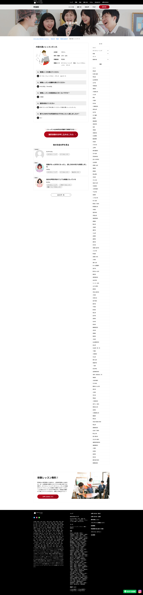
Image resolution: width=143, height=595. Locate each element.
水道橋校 (95, 136)
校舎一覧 (85, 2)
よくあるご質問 (73, 521)
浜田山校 (95, 215)
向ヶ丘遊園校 (96, 265)
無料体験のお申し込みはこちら (61, 134)
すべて (94, 47)
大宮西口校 (95, 91)
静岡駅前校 (95, 327)
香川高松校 (95, 436)
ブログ (94, 7)
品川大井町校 (96, 159)
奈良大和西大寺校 (97, 421)
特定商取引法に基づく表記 (97, 528)
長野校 (94, 318)
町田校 (36, 7)
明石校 (94, 418)
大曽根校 (95, 354)
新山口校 (95, 433)
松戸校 (94, 112)
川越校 (94, 100)
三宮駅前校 (95, 401)
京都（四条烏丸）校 (97, 374)
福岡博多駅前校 (96, 442)
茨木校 (94, 395)
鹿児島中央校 (96, 460)
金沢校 (94, 315)
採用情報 (93, 525)
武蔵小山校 (95, 165)
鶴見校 (94, 289)
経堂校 (94, 194)
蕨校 (94, 97)
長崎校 (94, 454)
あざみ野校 (95, 286)
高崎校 (94, 88)
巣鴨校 (94, 221)
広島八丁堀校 (96, 430)
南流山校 (95, 109)
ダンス (94, 56)
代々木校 (95, 180)
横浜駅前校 (95, 277)
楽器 (85, 526)
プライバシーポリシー (96, 532)
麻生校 (94, 71)
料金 (80, 2)
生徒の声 (87, 7)
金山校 (94, 345)
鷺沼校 (94, 274)
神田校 (94, 130)
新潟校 (94, 309)
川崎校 (94, 259)
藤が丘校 (95, 360)
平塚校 (94, 306)
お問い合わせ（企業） (96, 516)
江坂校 (94, 392)
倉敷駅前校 (95, 427)
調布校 (94, 242)
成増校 (94, 236)
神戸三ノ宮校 (96, 404)
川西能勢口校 (96, 413)
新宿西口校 (95, 206)
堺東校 (94, 398)
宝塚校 (94, 410)
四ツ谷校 (95, 200)
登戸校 (94, 268)
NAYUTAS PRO (81, 521)
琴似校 (94, 77)
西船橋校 (95, 121)
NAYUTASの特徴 (73, 518)
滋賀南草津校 (96, 371)
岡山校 (94, 424)
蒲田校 (94, 168)
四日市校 (95, 368)
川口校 (94, 94)
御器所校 (95, 362)
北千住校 (95, 153)
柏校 (94, 127)
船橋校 (94, 118)
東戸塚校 (95, 301)
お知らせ (72, 520)
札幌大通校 (95, 74)
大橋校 (94, 448)
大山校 (94, 233)
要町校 (94, 230)
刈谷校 (94, 339)
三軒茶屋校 (95, 189)
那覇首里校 (95, 463)
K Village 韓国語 (73, 589)
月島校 (94, 141)
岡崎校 (94, 336)
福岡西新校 (95, 445)
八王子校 (95, 251)
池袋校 (94, 227)
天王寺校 (95, 383)
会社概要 (93, 535)
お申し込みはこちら (48, 496)
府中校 (94, 245)
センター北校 (96, 283)
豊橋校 (94, 333)
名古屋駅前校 (96, 342)
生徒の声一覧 (60, 195)
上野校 (94, 147)
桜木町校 (95, 280)
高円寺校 (95, 212)
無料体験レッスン (95, 519)
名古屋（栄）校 (96, 348)
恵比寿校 (95, 174)
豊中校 (94, 389)
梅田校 (94, 377)
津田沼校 (95, 124)
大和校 (94, 295)
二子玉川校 (95, 197)
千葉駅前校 (95, 106)
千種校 (94, 351)
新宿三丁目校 (96, 203)
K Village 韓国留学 (81, 589)
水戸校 (94, 82)
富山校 (94, 312)
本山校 (94, 357)
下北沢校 (95, 192)
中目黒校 (95, 186)
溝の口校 (95, 262)
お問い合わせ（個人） (96, 513)
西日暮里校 (95, 150)
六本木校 (95, 144)
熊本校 (94, 457)
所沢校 (94, 103)
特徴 (76, 2)
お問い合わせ (105, 2)
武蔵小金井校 (96, 248)
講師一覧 (79, 7)
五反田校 (95, 162)
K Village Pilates (73, 590)
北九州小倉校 (96, 439)
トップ (71, 2)
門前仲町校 (95, 156)
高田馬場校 (95, 218)
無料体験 (104, 7)
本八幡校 (95, 115)
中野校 (94, 209)
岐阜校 (94, 324)
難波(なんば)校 (96, 386)
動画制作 (72, 528)
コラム (91, 2)
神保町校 (95, 133)
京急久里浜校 (96, 292)
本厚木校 (95, 298)
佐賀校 (94, 451)
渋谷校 (94, 177)
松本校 (94, 321)
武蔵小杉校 (95, 256)
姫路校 (94, 416)
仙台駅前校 (95, 80)
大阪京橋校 (95, 380)
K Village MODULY (81, 590)
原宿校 (94, 171)
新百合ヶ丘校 (96, 271)
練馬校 (94, 239)
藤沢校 (94, 304)
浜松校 (94, 330)
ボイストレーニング (74, 526)
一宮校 (94, 365)
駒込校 (94, 224)
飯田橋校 (95, 139)
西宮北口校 (95, 407)
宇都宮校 (95, 85)
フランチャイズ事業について (97, 522)
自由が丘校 (95, 183)
